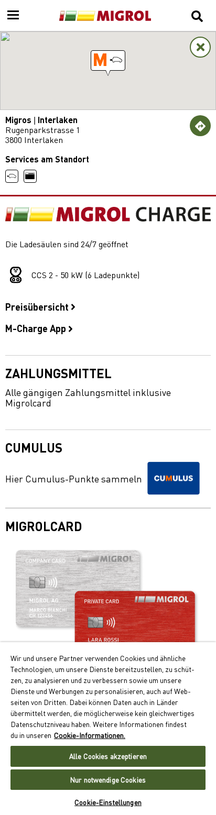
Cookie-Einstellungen (108, 802)
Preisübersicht (38, 306)
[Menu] (13, 16)
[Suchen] (197, 16)
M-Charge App (36, 328)
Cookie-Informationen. (89, 735)
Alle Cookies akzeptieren (108, 756)
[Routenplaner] (200, 125)
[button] (108, 60)
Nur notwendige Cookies (108, 780)
